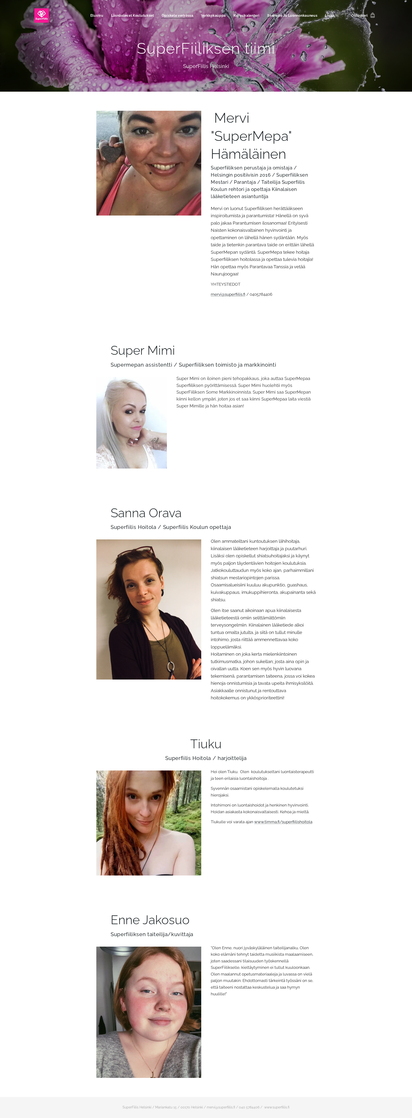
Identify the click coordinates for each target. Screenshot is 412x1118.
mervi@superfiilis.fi (228, 294)
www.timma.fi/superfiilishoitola (283, 821)
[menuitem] (98, 15)
